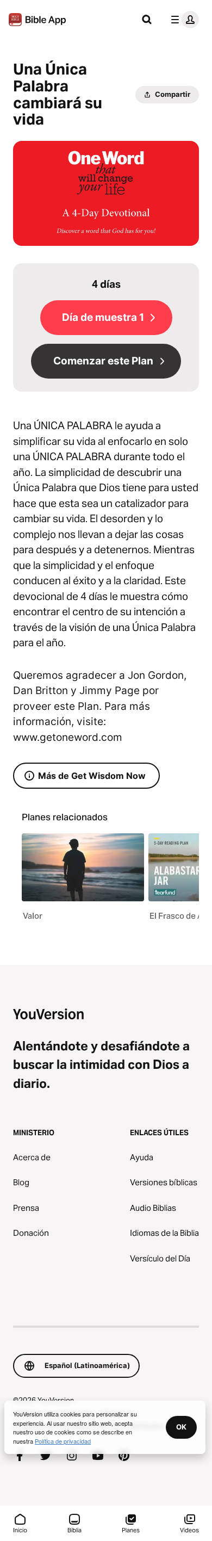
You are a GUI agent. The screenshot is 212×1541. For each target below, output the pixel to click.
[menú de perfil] (182, 19)
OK (181, 1426)
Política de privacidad (63, 1441)
